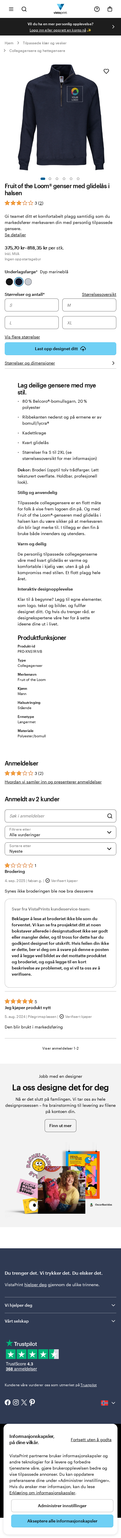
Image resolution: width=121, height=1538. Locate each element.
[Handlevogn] (109, 9)
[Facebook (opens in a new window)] (8, 1403)
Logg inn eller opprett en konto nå (58, 30)
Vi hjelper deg (18, 1305)
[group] (60, 319)
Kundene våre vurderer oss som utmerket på (51, 1385)
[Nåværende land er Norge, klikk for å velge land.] (108, 1403)
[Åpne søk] (24, 9)
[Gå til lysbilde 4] (64, 178)
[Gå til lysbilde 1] (42, 178)
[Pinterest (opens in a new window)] (32, 1403)
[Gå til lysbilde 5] (71, 178)
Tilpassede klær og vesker (45, 43)
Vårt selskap (17, 1320)
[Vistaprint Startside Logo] (61, 9)
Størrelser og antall (25, 294)
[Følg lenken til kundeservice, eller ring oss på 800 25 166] (96, 9)
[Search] (110, 816)
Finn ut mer (60, 1125)
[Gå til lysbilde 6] (78, 178)
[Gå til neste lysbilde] (113, 26)
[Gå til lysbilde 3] (56, 178)
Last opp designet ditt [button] (56, 348)
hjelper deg (35, 1284)
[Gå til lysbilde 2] (49, 178)
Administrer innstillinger (62, 1505)
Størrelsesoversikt (99, 294)
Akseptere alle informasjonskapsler (62, 1520)
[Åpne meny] (11, 9)
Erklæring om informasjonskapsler (42, 1492)
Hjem (9, 43)
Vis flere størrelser (22, 336)
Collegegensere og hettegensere (37, 50)
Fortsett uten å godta (91, 1439)
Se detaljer (15, 234)
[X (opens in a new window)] (24, 1403)
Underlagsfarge (36, 271)
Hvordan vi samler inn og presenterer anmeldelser (53, 781)
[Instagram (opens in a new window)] (16, 1403)
